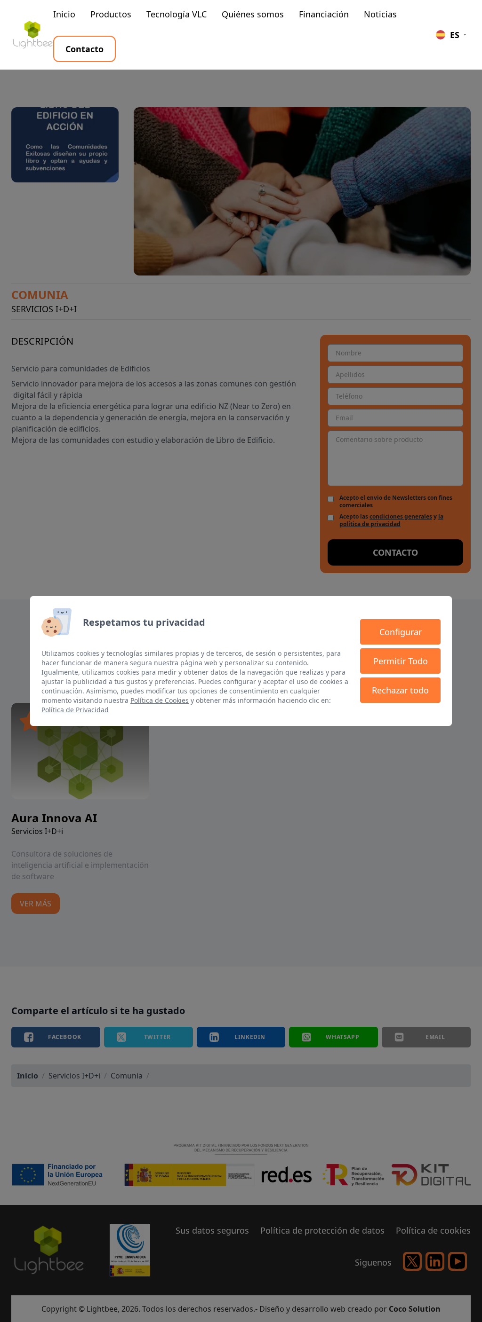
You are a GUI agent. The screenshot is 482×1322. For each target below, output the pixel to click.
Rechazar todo (400, 690)
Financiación (324, 14)
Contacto (84, 49)
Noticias (380, 14)
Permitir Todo (400, 661)
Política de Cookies (159, 700)
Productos (110, 14)
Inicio (64, 14)
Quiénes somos (253, 14)
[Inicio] (32, 35)
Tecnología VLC (176, 14)
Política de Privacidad (75, 709)
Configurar (400, 631)
